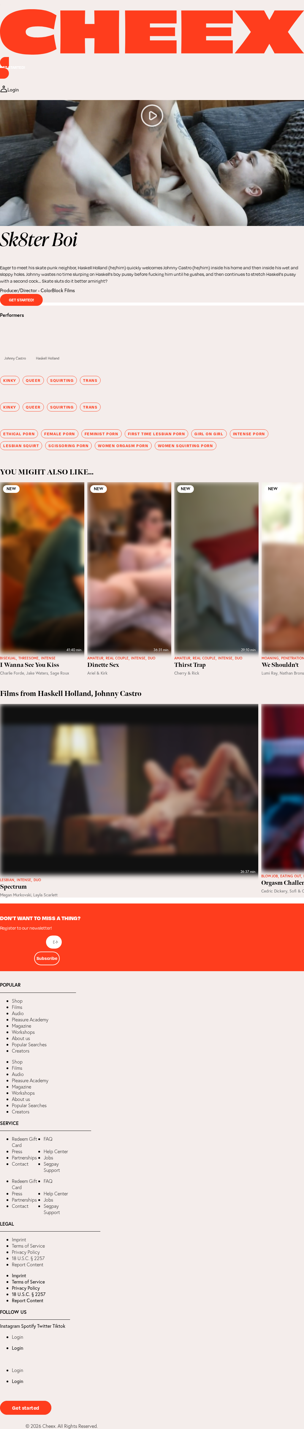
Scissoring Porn (68, 445)
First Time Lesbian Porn (156, 433)
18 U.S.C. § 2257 (28, 1258)
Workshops (23, 1032)
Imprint (19, 1240)
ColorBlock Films (58, 290)
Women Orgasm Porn (123, 445)
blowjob (269, 876)
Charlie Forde (12, 673)
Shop (17, 1001)
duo (151, 658)
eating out (290, 876)
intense (48, 658)
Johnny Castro (15, 358)
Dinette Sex (103, 665)
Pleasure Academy (30, 1020)
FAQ (48, 1139)
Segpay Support (52, 1167)
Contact (20, 1164)
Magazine (21, 1026)
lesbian (7, 880)
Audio (18, 1013)
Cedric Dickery (274, 891)
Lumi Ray (270, 673)
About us (21, 1038)
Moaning (270, 658)
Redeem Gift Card (24, 1142)
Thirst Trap (190, 665)
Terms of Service (28, 1246)
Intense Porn (249, 433)
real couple (117, 658)
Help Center (56, 1151)
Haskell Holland (47, 358)
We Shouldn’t (280, 665)
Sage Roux (59, 673)
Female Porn (59, 433)
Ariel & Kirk (97, 673)
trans (90, 380)
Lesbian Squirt (21, 445)
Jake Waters (37, 673)
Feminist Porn (101, 433)
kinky (9, 380)
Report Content (27, 1264)
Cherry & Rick (186, 673)
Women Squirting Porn (185, 445)
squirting (62, 380)
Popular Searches (29, 1044)
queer (33, 380)
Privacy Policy (26, 1252)
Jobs (48, 1158)
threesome (28, 658)
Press (17, 1151)
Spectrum (13, 886)
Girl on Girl (208, 433)
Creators (20, 1051)
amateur (95, 658)
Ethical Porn (19, 433)
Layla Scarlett (45, 895)
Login (17, 1337)
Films (17, 1007)
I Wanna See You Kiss (29, 665)
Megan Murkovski (15, 895)
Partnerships (24, 1158)
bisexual (8, 658)
